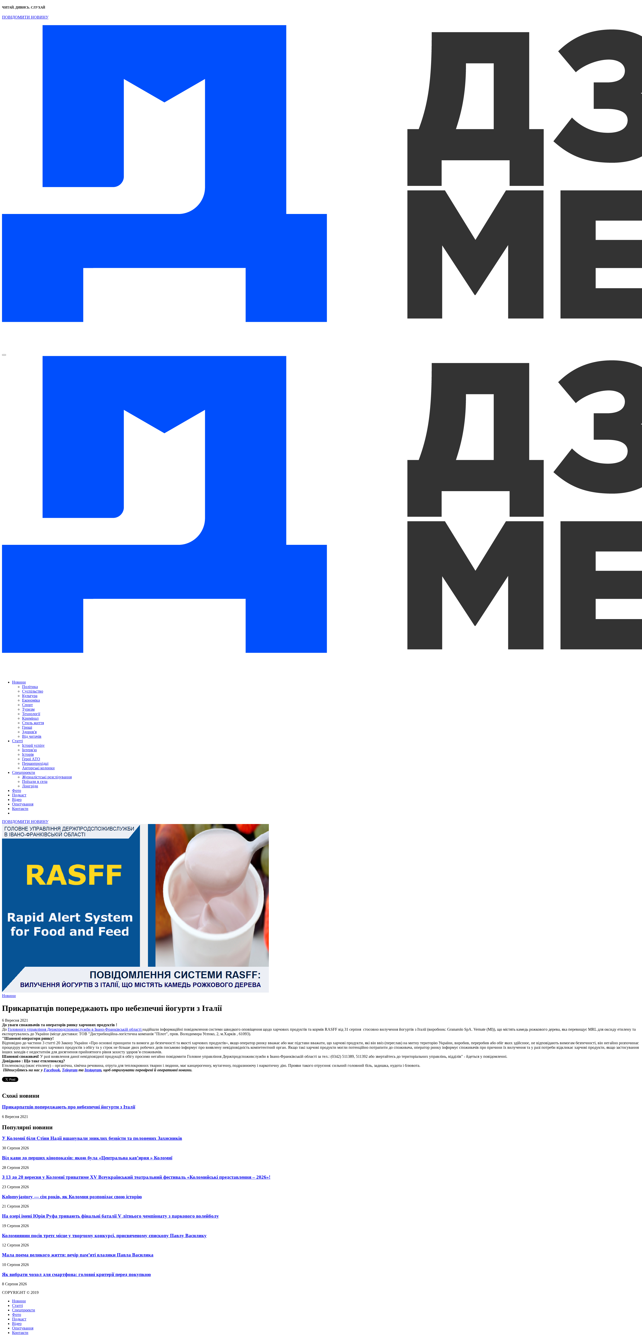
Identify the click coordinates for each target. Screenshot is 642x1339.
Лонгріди (30, 786)
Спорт (27, 705)
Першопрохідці (35, 763)
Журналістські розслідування (47, 777)
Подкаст (19, 795)
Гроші (27, 727)
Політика (30, 687)
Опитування (22, 804)
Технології (31, 714)
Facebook (52, 1070)
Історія (28, 754)
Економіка (31, 700)
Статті (17, 741)
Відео (17, 799)
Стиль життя (33, 723)
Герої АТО (31, 759)
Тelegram (69, 1070)
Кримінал (30, 718)
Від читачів (31, 736)
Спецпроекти (23, 772)
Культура (29, 696)
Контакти (20, 808)
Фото (16, 790)
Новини (19, 682)
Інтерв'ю (29, 750)
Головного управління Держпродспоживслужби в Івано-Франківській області (75, 1029)
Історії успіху (33, 745)
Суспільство (32, 691)
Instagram (93, 1070)
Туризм (28, 709)
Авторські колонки (38, 768)
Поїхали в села (34, 781)
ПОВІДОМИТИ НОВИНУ (25, 17)
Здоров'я (29, 732)
